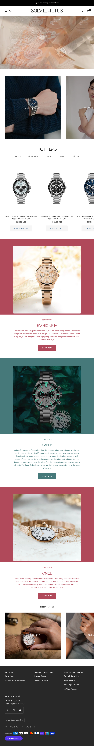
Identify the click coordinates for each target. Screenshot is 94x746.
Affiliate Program (70, 689)
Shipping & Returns (71, 685)
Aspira (76, 156)
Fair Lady (48, 156)
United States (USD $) (13, 720)
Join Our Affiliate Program (15, 680)
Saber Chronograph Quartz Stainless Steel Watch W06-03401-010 (56, 217)
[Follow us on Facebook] (8, 710)
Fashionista (32, 156)
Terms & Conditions (71, 676)
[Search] (10, 11)
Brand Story (9, 676)
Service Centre (40, 676)
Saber (18, 156)
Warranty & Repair (41, 680)
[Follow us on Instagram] (14, 710)
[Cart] (88, 11)
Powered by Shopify (28, 727)
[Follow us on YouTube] (20, 710)
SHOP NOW (47, 348)
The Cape (63, 156)
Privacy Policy (69, 680)
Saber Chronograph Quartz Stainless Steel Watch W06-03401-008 (21, 217)
